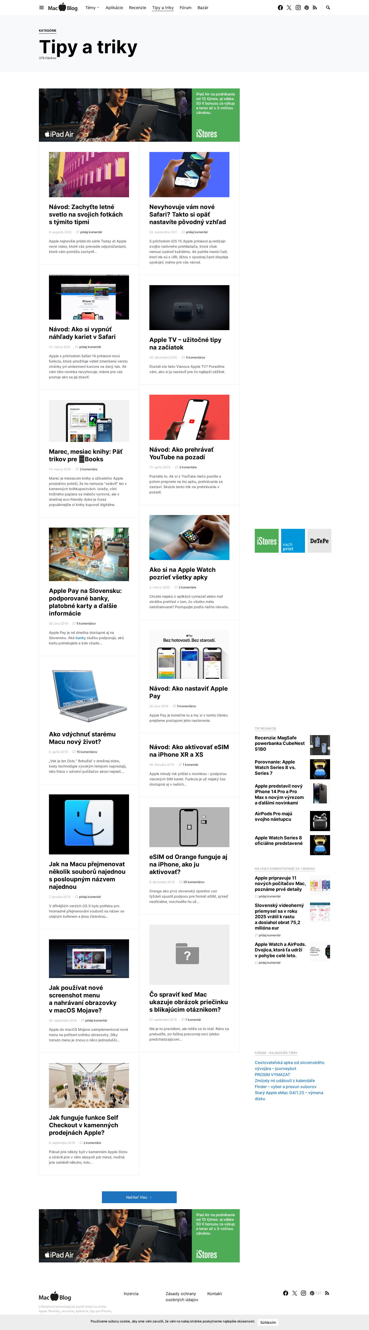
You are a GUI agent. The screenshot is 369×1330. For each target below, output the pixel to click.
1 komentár (190, 764)
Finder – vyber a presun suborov (286, 1086)
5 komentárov (86, 623)
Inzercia (131, 1293)
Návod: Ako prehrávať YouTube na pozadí (181, 453)
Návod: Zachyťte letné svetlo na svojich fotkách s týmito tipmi (86, 214)
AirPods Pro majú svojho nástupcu (273, 816)
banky (81, 638)
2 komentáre (88, 469)
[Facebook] (280, 7)
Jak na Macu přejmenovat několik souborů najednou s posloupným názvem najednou (87, 875)
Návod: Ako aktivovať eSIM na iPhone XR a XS (189, 750)
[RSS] (315, 7)
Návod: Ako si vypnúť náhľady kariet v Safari (82, 333)
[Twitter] (289, 7)
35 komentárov (194, 882)
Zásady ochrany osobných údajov (182, 1296)
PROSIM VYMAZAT (272, 1074)
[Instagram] (298, 7)
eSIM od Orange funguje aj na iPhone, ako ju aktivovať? (188, 864)
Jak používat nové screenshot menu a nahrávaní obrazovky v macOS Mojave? (82, 999)
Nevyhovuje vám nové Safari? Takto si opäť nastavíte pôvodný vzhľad (187, 214)
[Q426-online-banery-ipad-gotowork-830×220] (139, 114)
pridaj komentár (91, 232)
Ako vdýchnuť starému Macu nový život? (82, 738)
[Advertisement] (292, 638)
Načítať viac (136, 1197)
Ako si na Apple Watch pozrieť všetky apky (182, 573)
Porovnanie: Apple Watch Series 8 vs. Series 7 (275, 767)
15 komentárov (87, 752)
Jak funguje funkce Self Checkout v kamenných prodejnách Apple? (83, 1125)
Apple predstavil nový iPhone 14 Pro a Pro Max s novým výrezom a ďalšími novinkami (279, 794)
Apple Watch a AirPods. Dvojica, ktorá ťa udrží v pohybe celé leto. (280, 950)
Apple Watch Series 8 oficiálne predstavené (279, 840)
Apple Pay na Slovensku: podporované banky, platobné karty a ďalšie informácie (85, 602)
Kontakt (214, 1293)
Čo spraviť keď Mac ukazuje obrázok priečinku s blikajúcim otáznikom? (188, 1002)
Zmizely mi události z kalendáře (285, 1080)
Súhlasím (268, 1322)
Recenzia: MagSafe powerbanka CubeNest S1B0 (280, 743)
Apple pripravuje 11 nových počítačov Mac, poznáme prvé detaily (280, 883)
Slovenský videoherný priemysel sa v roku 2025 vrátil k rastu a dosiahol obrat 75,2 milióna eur (279, 917)
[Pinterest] (306, 7)
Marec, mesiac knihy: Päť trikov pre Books (85, 455)
